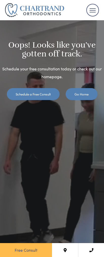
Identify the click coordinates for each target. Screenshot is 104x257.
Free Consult (26, 250)
